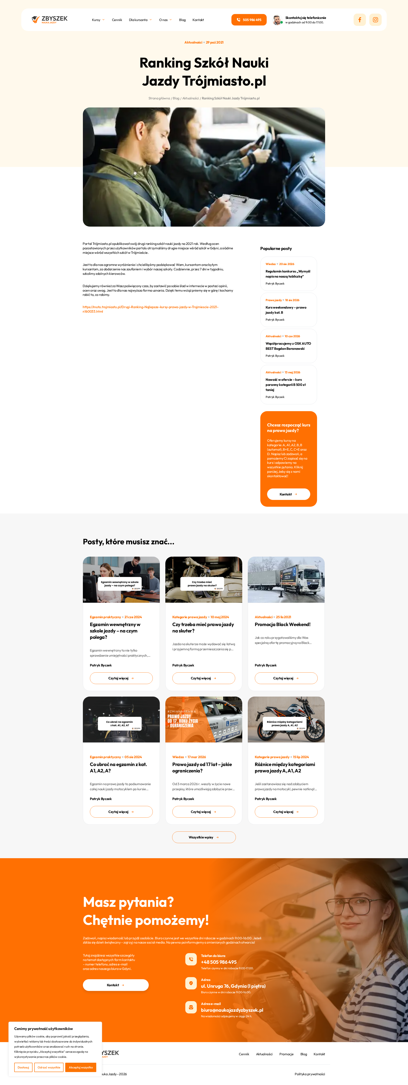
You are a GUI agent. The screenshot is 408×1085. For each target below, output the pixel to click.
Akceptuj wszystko (81, 1067)
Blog (182, 20)
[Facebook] (360, 20)
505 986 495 (252, 20)
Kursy (96, 20)
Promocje (286, 1054)
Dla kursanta (138, 20)
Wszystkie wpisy (201, 837)
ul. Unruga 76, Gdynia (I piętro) (233, 986)
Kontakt (198, 20)
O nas (163, 20)
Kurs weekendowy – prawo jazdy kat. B (286, 310)
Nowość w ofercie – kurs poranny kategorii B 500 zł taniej (286, 384)
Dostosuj (23, 1067)
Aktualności (264, 1054)
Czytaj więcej (118, 678)
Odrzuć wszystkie (49, 1067)
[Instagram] (375, 20)
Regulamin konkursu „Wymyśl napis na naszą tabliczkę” (288, 273)
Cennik (117, 20)
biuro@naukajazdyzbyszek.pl (232, 1010)
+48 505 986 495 (219, 962)
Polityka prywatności (310, 1074)
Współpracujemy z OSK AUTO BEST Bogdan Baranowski (288, 346)
